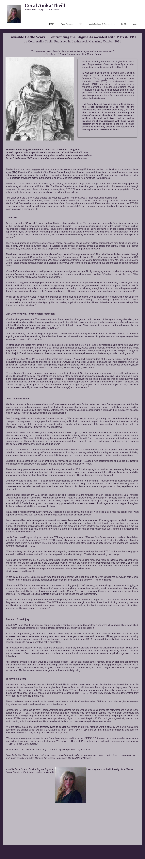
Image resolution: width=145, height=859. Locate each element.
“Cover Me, (31, 223)
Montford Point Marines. (80, 758)
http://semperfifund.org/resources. (74, 749)
